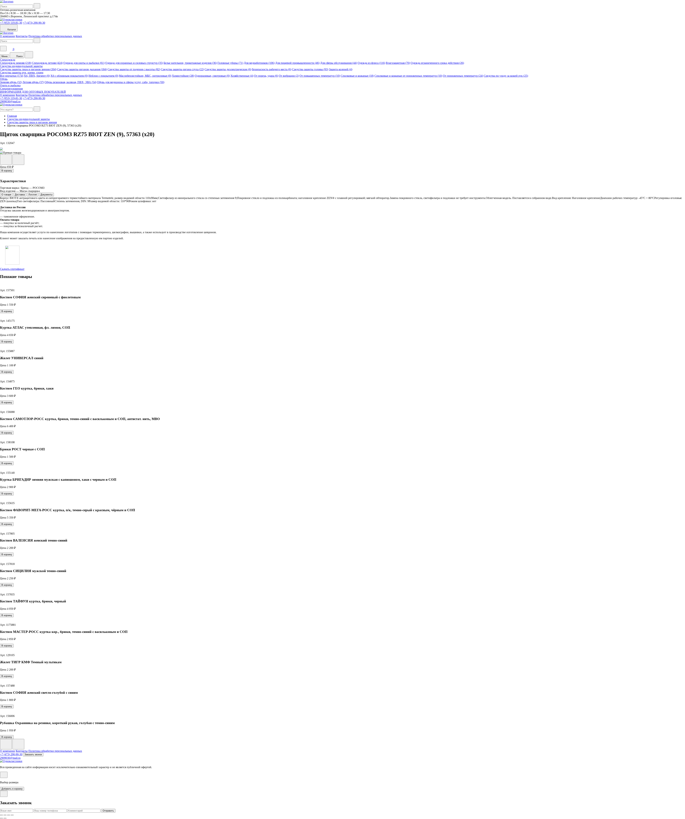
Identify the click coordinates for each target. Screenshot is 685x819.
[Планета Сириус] (6, 1)
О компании (7, 36)
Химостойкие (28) (183, 75)
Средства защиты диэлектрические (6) (228, 69)
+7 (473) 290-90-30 (34, 22)
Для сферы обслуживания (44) (338, 62)
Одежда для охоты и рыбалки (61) (84, 62)
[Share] (5, 815)
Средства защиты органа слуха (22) (182, 69)
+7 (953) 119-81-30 (11, 22)
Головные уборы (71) (230, 62)
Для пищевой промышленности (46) (297, 62)
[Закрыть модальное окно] (3, 775)
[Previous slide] (6, 744)
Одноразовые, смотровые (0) (212, 75)
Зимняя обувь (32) (11, 82)
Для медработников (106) (259, 62)
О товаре (6, 194)
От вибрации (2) (289, 75)
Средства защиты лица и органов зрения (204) (28, 69)
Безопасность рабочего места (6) (271, 69)
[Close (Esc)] (1, 815)
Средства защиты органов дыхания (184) (82, 69)
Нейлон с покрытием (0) (103, 75)
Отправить (108, 810)
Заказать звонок (33, 754)
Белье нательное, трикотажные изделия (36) (190, 62)
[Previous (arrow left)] (1, 818)
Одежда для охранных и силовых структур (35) (134, 62)
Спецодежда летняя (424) (47, 62)
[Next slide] (18, 744)
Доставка (20, 194)
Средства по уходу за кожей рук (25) (506, 75)
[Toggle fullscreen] (8, 815)
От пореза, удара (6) (266, 75)
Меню (4, 56)
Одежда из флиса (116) (371, 62)
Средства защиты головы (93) (310, 69)
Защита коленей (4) (340, 69)
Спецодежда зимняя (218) (15, 62)
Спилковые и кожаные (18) (357, 75)
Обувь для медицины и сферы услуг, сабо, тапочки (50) (130, 82)
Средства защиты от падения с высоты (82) (134, 69)
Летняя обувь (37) (33, 82)
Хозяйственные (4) (241, 75)
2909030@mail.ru (10, 101)
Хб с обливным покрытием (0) (69, 75)
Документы (46, 194)
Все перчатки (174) (11, 75)
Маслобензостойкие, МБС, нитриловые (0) (145, 75)
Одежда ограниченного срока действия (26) (437, 62)
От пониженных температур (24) (463, 75)
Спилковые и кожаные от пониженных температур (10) (408, 75)
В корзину (6, 170)
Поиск (19, 56)
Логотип (32, 194)
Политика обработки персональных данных (55, 36)
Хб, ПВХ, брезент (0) (37, 75)
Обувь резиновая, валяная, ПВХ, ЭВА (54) (70, 82)
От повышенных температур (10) (320, 75)
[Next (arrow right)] (5, 818)
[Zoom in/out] (12, 815)
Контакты (22, 36)
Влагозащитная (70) (398, 62)
